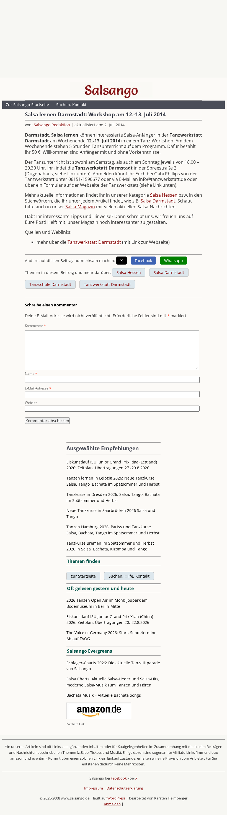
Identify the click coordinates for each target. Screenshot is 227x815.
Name (31, 373)
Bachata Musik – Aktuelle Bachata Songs (103, 695)
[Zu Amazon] (98, 717)
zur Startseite (83, 576)
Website (31, 402)
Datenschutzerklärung (125, 788)
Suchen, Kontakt (71, 104)
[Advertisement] (113, 40)
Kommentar (35, 325)
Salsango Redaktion (52, 124)
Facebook (119, 778)
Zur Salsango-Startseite (27, 104)
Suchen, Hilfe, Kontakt (129, 576)
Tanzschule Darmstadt (50, 284)
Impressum (93, 788)
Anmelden (112, 803)
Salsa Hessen (164, 195)
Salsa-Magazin (80, 207)
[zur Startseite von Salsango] (111, 90)
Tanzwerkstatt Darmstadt (94, 242)
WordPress (116, 798)
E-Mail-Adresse (38, 388)
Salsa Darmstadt (158, 201)
